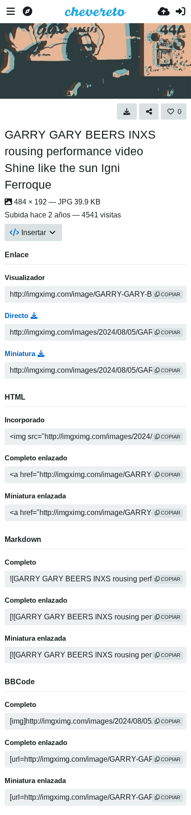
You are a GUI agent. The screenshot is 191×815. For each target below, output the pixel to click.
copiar (169, 294)
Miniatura (20, 353)
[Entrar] (180, 11)
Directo (16, 315)
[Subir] (164, 11)
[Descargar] (127, 111)
